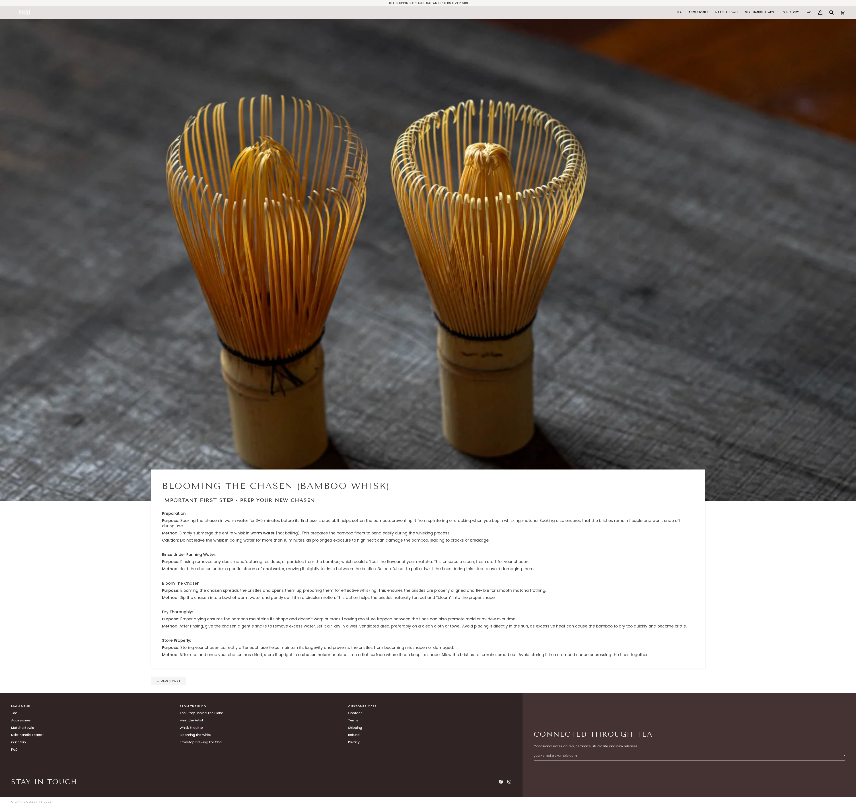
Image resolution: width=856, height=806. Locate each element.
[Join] (841, 755)
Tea (14, 713)
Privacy (354, 742)
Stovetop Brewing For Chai (201, 742)
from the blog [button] (193, 706)
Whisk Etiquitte (191, 727)
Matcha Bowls (22, 727)
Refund (354, 735)
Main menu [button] (21, 706)
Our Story (18, 742)
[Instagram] (509, 782)
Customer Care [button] (362, 706)
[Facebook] (501, 782)
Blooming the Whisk (195, 735)
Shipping (355, 727)
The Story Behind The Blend (201, 713)
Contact (355, 713)
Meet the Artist (191, 720)
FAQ (14, 749)
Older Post (168, 681)
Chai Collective (29, 802)
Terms (353, 720)
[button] (679, 12)
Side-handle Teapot (27, 735)
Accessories (21, 720)
